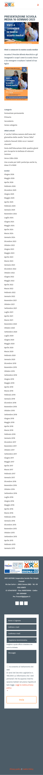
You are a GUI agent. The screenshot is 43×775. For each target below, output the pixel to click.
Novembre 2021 (10, 300)
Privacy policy (15, 769)
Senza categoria (10, 125)
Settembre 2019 (10, 375)
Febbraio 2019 (9, 395)
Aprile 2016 (8, 509)
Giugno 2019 (9, 379)
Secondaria (8, 121)
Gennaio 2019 (9, 399)
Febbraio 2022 (9, 292)
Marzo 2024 (8, 233)
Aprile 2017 (8, 466)
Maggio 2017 (9, 462)
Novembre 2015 (10, 529)
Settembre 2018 (10, 414)
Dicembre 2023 (10, 241)
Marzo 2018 (8, 430)
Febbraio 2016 (9, 517)
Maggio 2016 (9, 505)
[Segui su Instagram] (21, 603)
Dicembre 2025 (10, 190)
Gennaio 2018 (9, 438)
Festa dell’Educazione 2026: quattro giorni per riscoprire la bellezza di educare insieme (21, 151)
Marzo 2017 (8, 470)
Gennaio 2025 (9, 210)
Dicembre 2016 (10, 481)
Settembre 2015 (10, 536)
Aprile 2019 (8, 387)
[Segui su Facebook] (17, 603)
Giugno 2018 (9, 418)
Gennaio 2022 (9, 296)
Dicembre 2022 (10, 269)
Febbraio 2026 (10, 186)
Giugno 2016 (9, 501)
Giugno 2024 (9, 222)
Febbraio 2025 (9, 206)
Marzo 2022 (8, 288)
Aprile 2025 (8, 202)
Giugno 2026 (9, 174)
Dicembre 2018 (10, 403)
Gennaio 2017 (9, 477)
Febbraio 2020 (10, 355)
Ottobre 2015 (9, 533)
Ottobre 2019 (9, 371)
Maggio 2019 (9, 383)
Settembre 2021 (10, 308)
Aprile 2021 (8, 316)
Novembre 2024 (10, 214)
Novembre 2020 (10, 324)
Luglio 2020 (8, 336)
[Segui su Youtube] (26, 603)
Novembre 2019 (10, 367)
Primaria (7, 117)
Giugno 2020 (9, 340)
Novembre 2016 (10, 485)
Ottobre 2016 (9, 489)
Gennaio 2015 (9, 548)
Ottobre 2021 (9, 304)
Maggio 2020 (9, 344)
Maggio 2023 (9, 253)
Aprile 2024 (8, 229)
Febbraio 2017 (9, 474)
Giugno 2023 (9, 249)
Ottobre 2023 (9, 245)
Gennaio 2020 (9, 359)
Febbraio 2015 (9, 544)
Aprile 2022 (8, 285)
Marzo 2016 (8, 513)
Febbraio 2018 (9, 434)
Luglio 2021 (8, 312)
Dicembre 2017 (10, 442)
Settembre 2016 (10, 493)
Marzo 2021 (8, 320)
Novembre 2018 (10, 407)
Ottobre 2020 (9, 328)
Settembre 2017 (10, 454)
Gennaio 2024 (9, 237)
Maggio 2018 (9, 422)
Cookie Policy (27, 769)
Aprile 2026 (8, 182)
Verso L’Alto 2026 (11, 158)
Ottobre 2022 (9, 273)
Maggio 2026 (9, 178)
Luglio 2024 (8, 218)
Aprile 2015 (8, 540)
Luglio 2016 (8, 497)
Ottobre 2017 (9, 450)
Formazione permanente (14, 113)
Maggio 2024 (9, 226)
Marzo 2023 (8, 261)
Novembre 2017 (10, 446)
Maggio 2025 (9, 198)
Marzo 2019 (8, 391)
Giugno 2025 (9, 194)
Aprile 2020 (8, 348)
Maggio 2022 (9, 281)
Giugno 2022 (9, 277)
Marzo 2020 (8, 351)
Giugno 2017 (9, 458)
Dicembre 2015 (10, 525)
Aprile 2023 (8, 257)
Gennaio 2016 (9, 521)
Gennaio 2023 (9, 265)
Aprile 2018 (8, 426)
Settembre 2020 (10, 332)
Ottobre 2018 (9, 410)
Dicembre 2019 (10, 363)
